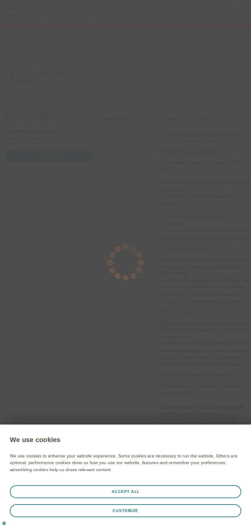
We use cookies (35, 440)
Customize (125, 511)
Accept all (126, 492)
